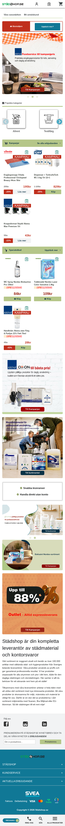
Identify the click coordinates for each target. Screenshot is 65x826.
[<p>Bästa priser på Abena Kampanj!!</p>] (32, 383)
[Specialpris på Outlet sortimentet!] (32, 603)
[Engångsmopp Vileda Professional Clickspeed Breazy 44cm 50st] (17, 162)
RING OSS (29, 823)
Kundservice (32, 773)
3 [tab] (37, 96)
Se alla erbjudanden (47, 143)
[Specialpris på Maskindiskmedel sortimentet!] (32, 447)
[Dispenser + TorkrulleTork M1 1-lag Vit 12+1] (47, 162)
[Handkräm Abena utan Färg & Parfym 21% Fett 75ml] (17, 318)
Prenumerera (50, 742)
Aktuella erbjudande (32, 781)
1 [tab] (27, 96)
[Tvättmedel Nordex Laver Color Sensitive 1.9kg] (47, 269)
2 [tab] (32, 96)
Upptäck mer (47, 27)
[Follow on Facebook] (6, 725)
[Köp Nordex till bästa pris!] (32, 554)
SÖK (40, 823)
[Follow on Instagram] (25, 725)
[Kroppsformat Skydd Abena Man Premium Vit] (17, 211)
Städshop (32, 764)
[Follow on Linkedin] (44, 725)
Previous (5, 121)
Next (59, 121)
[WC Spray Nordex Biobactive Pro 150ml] (17, 269)
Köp (18, 299)
